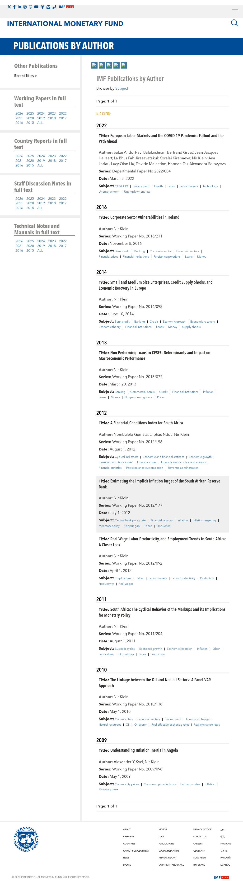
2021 (19, 118)
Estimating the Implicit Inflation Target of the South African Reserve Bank (159, 484)
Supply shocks (191, 327)
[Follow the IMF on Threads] (30, 7)
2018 (52, 118)
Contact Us (199, 837)
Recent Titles (24, 75)
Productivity (106, 584)
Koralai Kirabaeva (174, 158)
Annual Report (167, 858)
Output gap (132, 526)
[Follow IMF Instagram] (25, 7)
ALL (40, 123)
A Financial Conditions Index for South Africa (146, 422)
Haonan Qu (178, 164)
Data (161, 837)
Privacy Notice (202, 829)
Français (225, 844)
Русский (225, 858)
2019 (41, 118)
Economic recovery (202, 321)
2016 (19, 123)
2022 (63, 113)
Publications (166, 844)
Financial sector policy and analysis (183, 462)
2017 (63, 118)
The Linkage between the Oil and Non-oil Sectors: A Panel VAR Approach (155, 682)
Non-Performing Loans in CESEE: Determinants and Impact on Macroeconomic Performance (154, 355)
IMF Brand (199, 865)
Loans (188, 256)
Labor (171, 186)
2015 (30, 123)
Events (127, 865)
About (127, 829)
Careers (198, 844)
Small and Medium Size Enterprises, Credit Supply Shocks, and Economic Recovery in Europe (156, 285)
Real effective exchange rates (170, 724)
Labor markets (189, 186)
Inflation (208, 392)
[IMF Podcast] (42, 7)
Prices (160, 397)
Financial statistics (110, 468)
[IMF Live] (222, 877)
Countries (129, 844)
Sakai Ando (123, 152)
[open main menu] (235, 10)
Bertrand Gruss (180, 152)
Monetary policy (109, 526)
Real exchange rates (207, 724)
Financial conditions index (115, 462)
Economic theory (110, 327)
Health (158, 186)
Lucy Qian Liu (122, 164)
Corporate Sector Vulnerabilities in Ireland (144, 217)
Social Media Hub (169, 851)
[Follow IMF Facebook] (14, 7)
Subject (121, 88)
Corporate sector (161, 251)
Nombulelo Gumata (131, 434)
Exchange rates (190, 784)
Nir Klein (199, 158)
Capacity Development (136, 851)
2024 (41, 113)
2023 (52, 113)
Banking (139, 251)
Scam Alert (199, 858)
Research (128, 837)
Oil (128, 724)
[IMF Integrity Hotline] (54, 7)
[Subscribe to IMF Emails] (48, 7)
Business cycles (125, 649)
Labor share (106, 654)
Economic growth (174, 321)
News (126, 858)
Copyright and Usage (171, 865)
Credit (154, 321)
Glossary (199, 851)
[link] (94, 65)
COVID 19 (121, 186)
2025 (30, 113)
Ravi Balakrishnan (150, 152)
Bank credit (122, 251)
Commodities (124, 719)
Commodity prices (127, 784)
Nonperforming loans (138, 397)
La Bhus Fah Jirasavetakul (136, 158)
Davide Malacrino (151, 164)
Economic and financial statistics (163, 457)
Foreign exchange (198, 719)
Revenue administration (183, 468)
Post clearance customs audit (144, 468)
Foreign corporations (167, 256)
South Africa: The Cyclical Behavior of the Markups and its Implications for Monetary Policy (162, 612)
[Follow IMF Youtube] (36, 7)
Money (201, 256)
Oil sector (140, 724)
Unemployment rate (137, 191)
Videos (163, 829)
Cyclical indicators (126, 457)
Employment (141, 186)
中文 (222, 837)
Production (164, 526)
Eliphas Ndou (161, 434)
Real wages (126, 584)
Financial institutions (136, 256)
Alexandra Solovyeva (207, 164)
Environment (173, 719)
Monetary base (108, 789)
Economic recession (179, 649)
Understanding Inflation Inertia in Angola (144, 750)
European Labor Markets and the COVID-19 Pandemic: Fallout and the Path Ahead (161, 138)
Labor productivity (183, 578)
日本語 (223, 851)
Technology (210, 186)
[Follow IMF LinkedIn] (19, 7)
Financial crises (108, 256)
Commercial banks (142, 392)
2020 (30, 118)
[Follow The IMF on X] (9, 7)
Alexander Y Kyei (128, 762)
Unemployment (109, 191)
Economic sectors (187, 251)
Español (225, 865)
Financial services (161, 520)
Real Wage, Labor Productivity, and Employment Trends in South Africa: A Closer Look (162, 541)
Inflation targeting (204, 520)
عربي (222, 829)
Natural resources (110, 724)
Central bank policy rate (130, 520)
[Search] (234, 23)
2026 (19, 113)
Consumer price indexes (160, 784)
